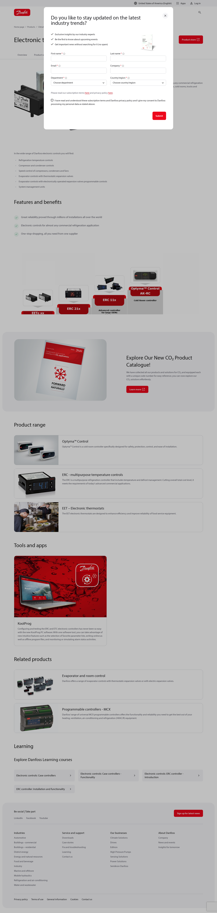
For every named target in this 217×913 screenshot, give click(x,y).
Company (115, 65)
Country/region (118, 77)
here (87, 92)
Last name (116, 53)
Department (57, 77)
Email (54, 65)
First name (57, 53)
